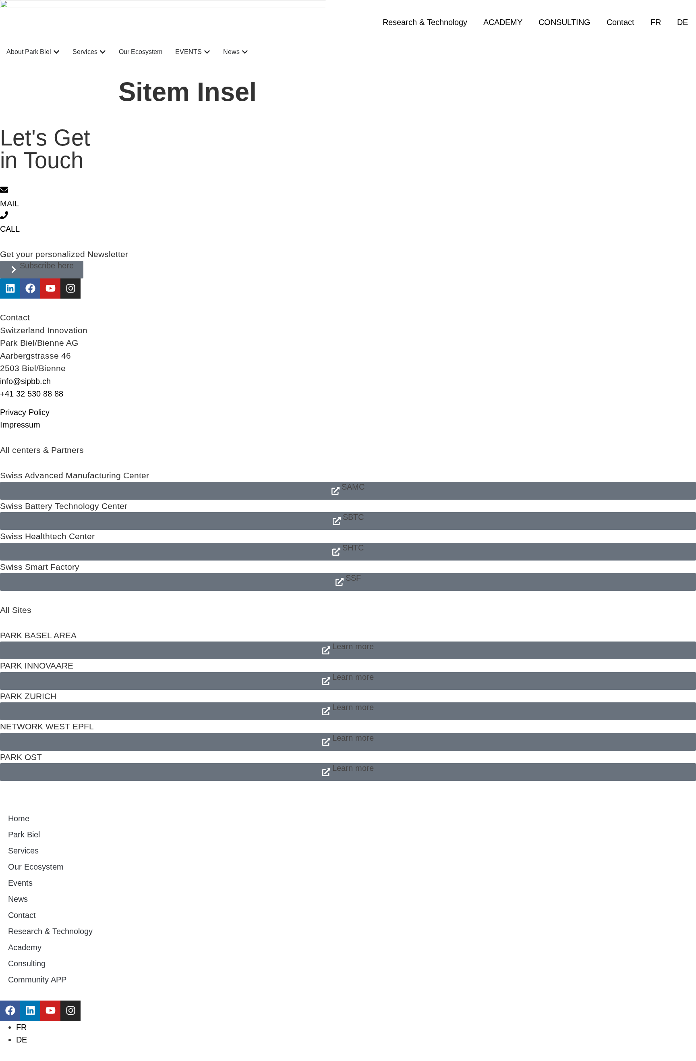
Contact (620, 22)
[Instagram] (70, 288)
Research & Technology (425, 22)
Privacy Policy (25, 412)
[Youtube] (50, 288)
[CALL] (4, 215)
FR (655, 22)
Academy (24, 947)
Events (20, 882)
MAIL (9, 203)
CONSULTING (564, 22)
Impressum (20, 424)
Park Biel (24, 834)
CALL (10, 228)
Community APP (37, 979)
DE (682, 22)
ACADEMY (502, 22)
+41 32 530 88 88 (31, 393)
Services (23, 850)
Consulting (27, 963)
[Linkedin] (10, 288)
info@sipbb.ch (25, 381)
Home (18, 818)
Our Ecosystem (36, 866)
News (18, 899)
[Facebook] (30, 288)
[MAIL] (4, 190)
